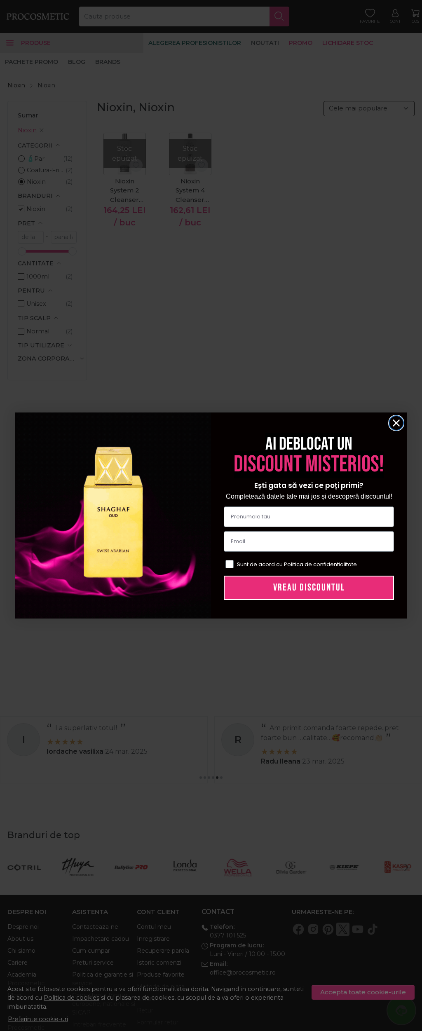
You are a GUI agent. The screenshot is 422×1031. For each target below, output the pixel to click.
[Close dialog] (396, 423)
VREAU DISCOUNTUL (309, 587)
